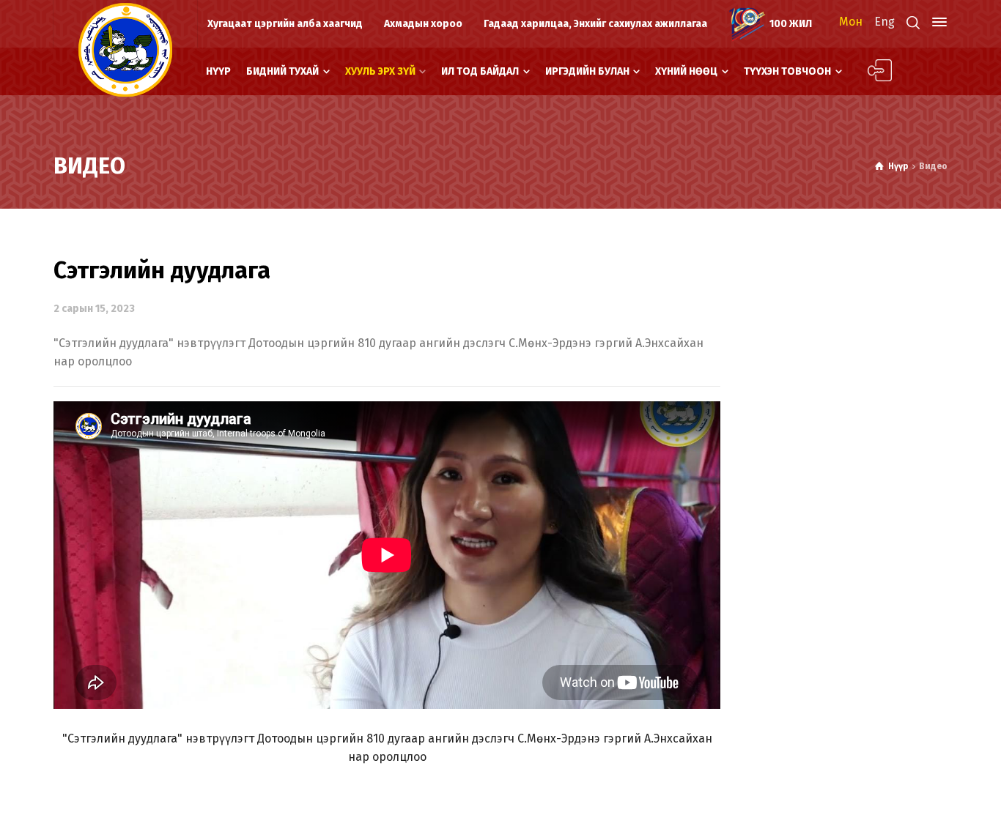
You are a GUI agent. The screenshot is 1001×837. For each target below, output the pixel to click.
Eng (884, 22)
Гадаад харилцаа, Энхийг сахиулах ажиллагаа (595, 24)
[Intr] (125, 50)
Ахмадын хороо (423, 24)
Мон (851, 22)
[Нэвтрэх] (871, 71)
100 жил (790, 24)
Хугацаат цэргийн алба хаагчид (285, 24)
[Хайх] (913, 22)
